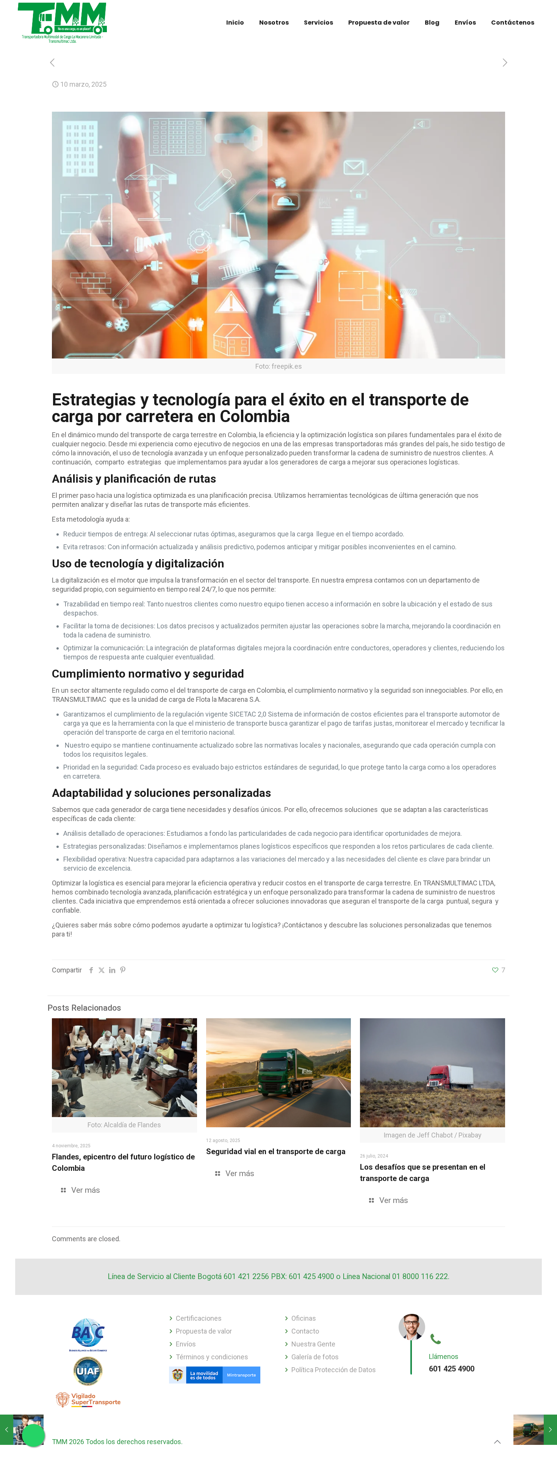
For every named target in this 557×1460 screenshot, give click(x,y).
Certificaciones (199, 1318)
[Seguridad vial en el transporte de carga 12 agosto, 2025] (535, 1430)
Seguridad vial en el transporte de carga (276, 1151)
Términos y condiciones (212, 1357)
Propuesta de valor (204, 1331)
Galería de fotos (315, 1357)
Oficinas (303, 1318)
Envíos (186, 1344)
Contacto (305, 1331)
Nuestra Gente (313, 1344)
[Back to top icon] (497, 1442)
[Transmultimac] (62, 22)
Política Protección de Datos (333, 1370)
